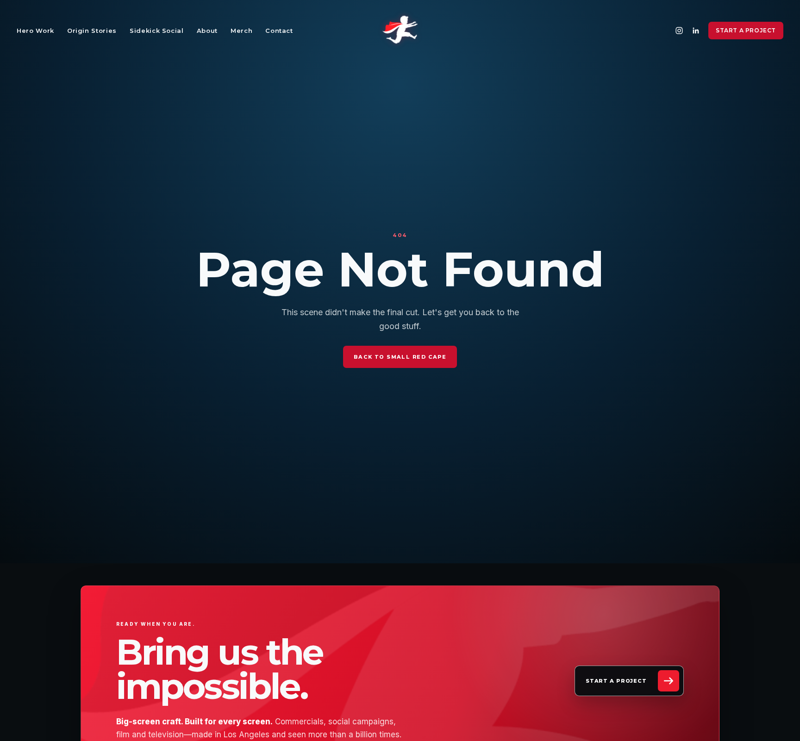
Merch (241, 30)
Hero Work (35, 30)
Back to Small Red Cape (400, 357)
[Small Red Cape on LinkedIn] (696, 30)
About (207, 30)
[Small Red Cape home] (400, 30)
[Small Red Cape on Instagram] (679, 30)
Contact (279, 30)
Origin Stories (92, 30)
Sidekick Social (157, 30)
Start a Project (746, 30)
